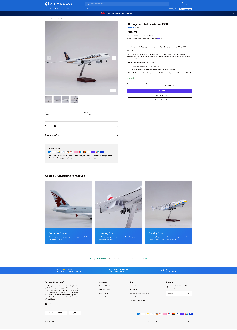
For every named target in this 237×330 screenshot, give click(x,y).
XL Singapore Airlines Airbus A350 (58, 18)
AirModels (51, 321)
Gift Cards (173, 9)
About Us (132, 286)
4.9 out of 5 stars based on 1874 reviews (123, 259)
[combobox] (127, 4)
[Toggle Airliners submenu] (63, 9)
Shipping (137, 36)
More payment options (159, 95)
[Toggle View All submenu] (52, 9)
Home (46, 18)
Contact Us (133, 289)
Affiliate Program (135, 297)
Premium (90, 9)
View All (48, 9)
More (98, 9)
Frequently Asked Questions (139, 293)
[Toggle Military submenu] (73, 9)
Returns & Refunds (104, 289)
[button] (187, 3)
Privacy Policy (103, 293)
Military (69, 9)
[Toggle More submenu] (101, 9)
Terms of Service (104, 297)
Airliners (58, 9)
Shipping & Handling (105, 286)
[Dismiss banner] (233, 13)
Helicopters (80, 9)
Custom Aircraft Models (137, 300)
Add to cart (169, 85)
